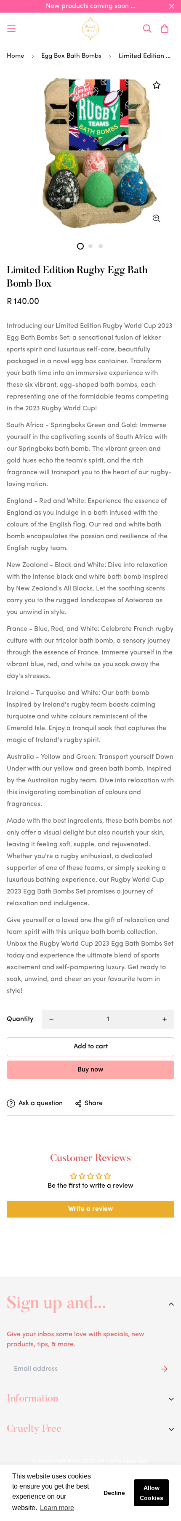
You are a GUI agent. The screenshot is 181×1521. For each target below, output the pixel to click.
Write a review (90, 1209)
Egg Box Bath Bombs (71, 56)
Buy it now (90, 1070)
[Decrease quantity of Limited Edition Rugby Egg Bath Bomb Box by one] (51, 1019)
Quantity (20, 1019)
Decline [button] (114, 1492)
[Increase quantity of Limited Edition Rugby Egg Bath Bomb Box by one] (164, 1019)
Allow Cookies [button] (151, 1492)
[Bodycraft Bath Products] (90, 29)
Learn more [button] (57, 1507)
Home (15, 56)
